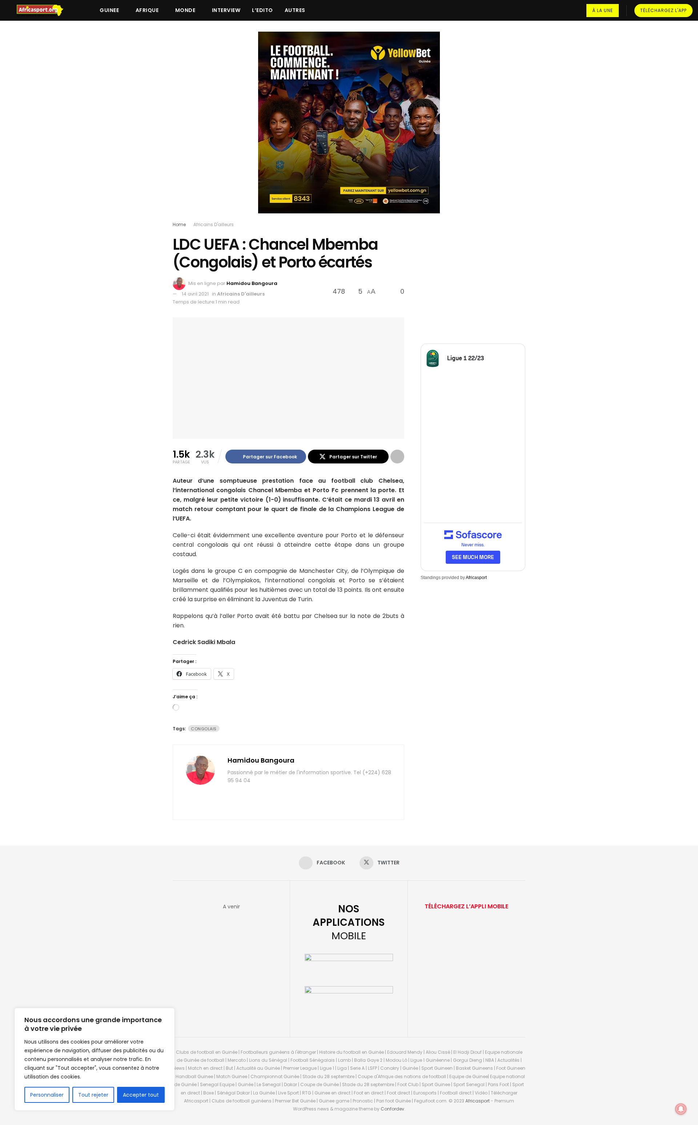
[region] (94, 1059)
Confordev (392, 1109)
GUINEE (109, 10)
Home (179, 224)
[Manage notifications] (681, 1109)
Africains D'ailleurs (213, 224)
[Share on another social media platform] (397, 456)
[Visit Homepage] (43, 10)
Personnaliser (47, 1094)
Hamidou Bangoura (251, 283)
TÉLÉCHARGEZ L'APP (663, 10)
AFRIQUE (147, 10)
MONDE (185, 10)
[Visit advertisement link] (349, 128)
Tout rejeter (93, 1094)
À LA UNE (602, 10)
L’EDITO (262, 10)
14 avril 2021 (195, 293)
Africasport (476, 577)
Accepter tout (141, 1094)
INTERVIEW (226, 10)
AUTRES (295, 10)
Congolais (204, 729)
